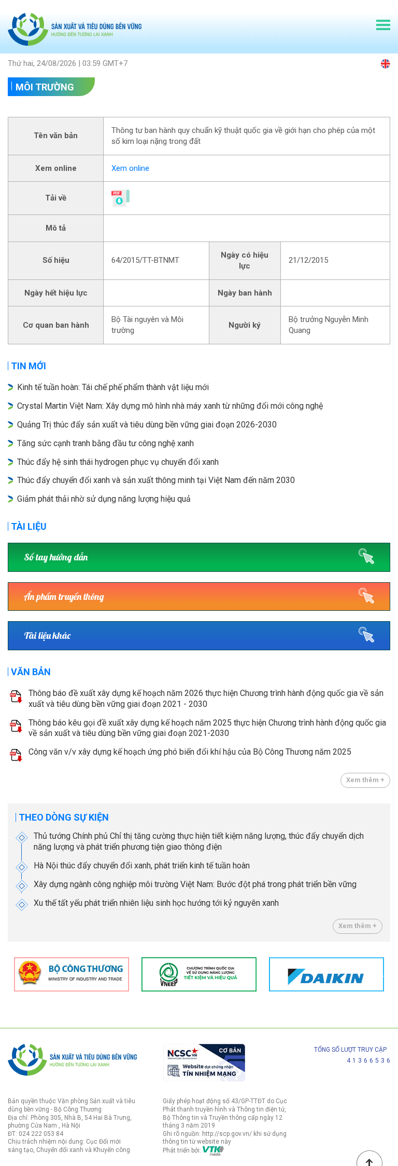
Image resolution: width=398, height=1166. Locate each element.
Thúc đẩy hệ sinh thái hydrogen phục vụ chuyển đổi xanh (118, 462)
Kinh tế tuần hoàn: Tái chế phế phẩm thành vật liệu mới (113, 387)
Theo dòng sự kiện (64, 817)
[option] (71, 974)
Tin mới (28, 365)
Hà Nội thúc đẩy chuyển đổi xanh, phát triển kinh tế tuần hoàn (142, 865)
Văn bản (31, 671)
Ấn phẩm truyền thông (64, 596)
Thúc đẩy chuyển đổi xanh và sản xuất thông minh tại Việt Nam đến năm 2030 (156, 480)
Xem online (130, 168)
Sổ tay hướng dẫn (56, 557)
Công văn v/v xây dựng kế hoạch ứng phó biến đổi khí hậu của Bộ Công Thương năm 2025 (190, 752)
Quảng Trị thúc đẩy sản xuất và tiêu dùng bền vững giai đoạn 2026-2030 (147, 425)
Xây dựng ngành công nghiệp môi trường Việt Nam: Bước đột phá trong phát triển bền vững (195, 884)
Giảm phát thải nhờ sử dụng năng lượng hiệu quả (104, 499)
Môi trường (45, 87)
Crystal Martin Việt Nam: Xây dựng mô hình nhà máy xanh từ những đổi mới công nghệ (170, 406)
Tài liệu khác (47, 635)
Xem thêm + (365, 780)
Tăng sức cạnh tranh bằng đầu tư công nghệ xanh (106, 443)
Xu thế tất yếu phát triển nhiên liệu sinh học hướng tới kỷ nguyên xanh (156, 903)
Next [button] (385, 974)
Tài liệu (29, 526)
